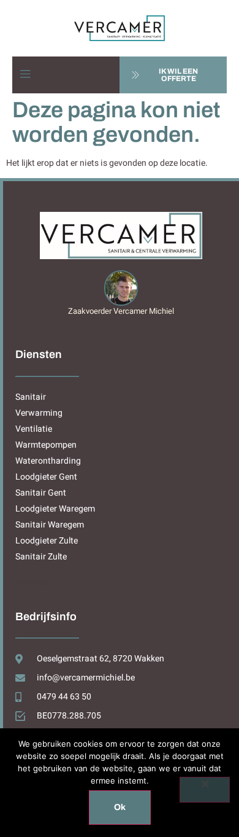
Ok (120, 807)
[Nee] (205, 790)
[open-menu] (25, 75)
